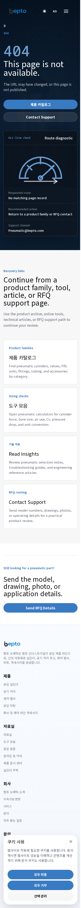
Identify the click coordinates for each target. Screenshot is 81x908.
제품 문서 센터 (12, 763)
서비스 (7, 806)
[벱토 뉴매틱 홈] (17, 11)
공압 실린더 (10, 684)
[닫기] (67, 841)
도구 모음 (9, 741)
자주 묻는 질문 (12, 820)
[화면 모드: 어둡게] (44, 11)
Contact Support (40, 117)
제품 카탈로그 (40, 104)
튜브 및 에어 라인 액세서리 (20, 713)
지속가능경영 (11, 799)
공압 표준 (9, 749)
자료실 (7, 734)
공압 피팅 (9, 705)
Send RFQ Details (40, 607)
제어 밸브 (9, 698)
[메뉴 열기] (63, 11)
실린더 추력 (10, 770)
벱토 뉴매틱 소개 (14, 792)
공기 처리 (9, 691)
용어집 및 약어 (12, 756)
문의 (6, 813)
